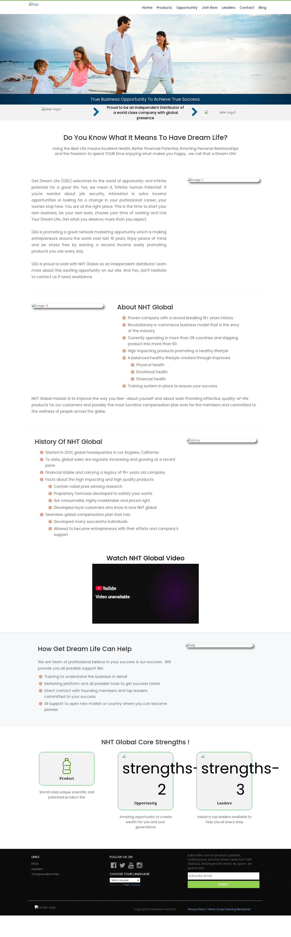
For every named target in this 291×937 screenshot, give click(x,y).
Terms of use (215, 909)
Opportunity (186, 7)
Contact (247, 7)
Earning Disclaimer (238, 909)
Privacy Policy (197, 909)
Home (147, 7)
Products (164, 7)
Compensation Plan (45, 874)
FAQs (35, 864)
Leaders (228, 7)
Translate (135, 885)
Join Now (210, 7)
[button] (22, 59)
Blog (262, 7)
